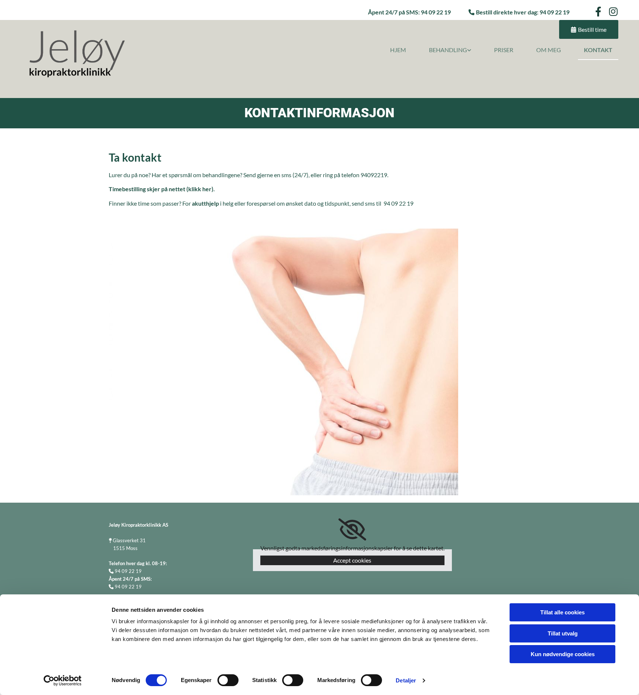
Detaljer (406, 680)
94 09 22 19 (554, 12)
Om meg (548, 49)
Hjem (398, 49)
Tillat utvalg (563, 633)
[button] (588, 29)
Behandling (448, 49)
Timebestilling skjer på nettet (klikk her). (162, 188)
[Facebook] (598, 11)
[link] (444, 50)
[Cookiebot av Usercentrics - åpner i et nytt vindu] (62, 680)
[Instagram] (613, 11)
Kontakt (598, 49)
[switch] (228, 680)
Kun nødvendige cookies (563, 654)
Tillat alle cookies (562, 612)
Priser (503, 49)
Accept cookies (352, 560)
